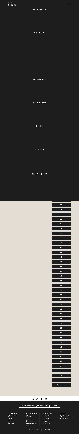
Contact (39, 149)
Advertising (39, 33)
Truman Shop (29, 422)
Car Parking (46, 418)
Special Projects (47, 420)
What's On (29, 415)
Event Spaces (39, 9)
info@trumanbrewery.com (66, 417)
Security (45, 421)
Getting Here (39, 79)
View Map (11, 423)
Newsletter (29, 417)
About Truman (40, 102)
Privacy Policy (46, 423)
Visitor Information (64, 418)
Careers (39, 126)
